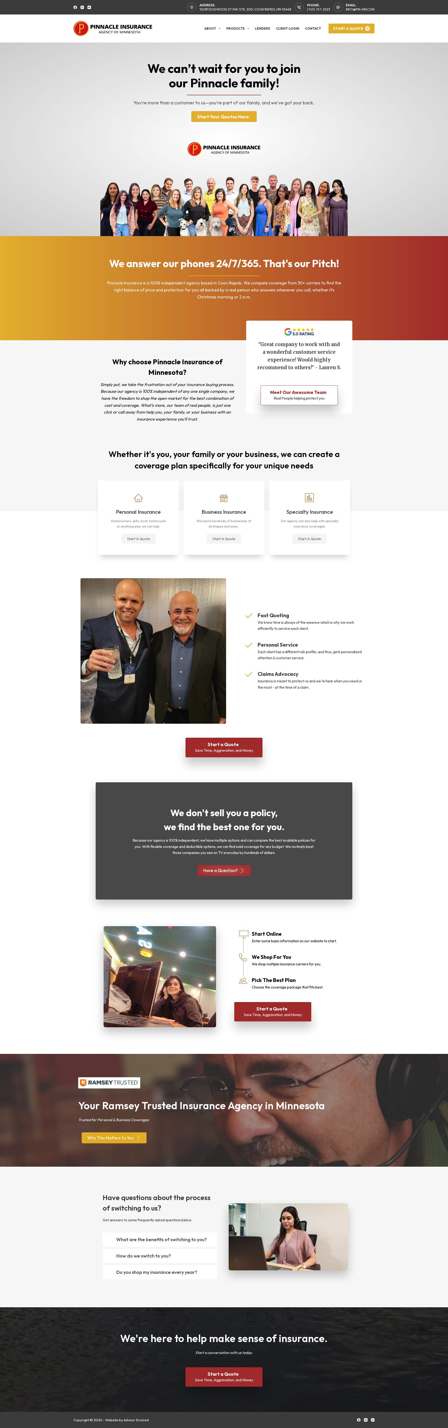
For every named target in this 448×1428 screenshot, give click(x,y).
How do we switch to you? (143, 1256)
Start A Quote (348, 28)
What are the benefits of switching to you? (161, 1239)
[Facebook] (75, 7)
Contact (313, 28)
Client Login (287, 28)
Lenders (262, 28)
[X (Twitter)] (366, 1420)
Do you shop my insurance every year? (156, 1272)
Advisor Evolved (136, 1420)
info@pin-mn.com (360, 9)
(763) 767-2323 (318, 9)
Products (235, 28)
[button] (138, 539)
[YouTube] (89, 7)
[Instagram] (82, 7)
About (210, 28)
